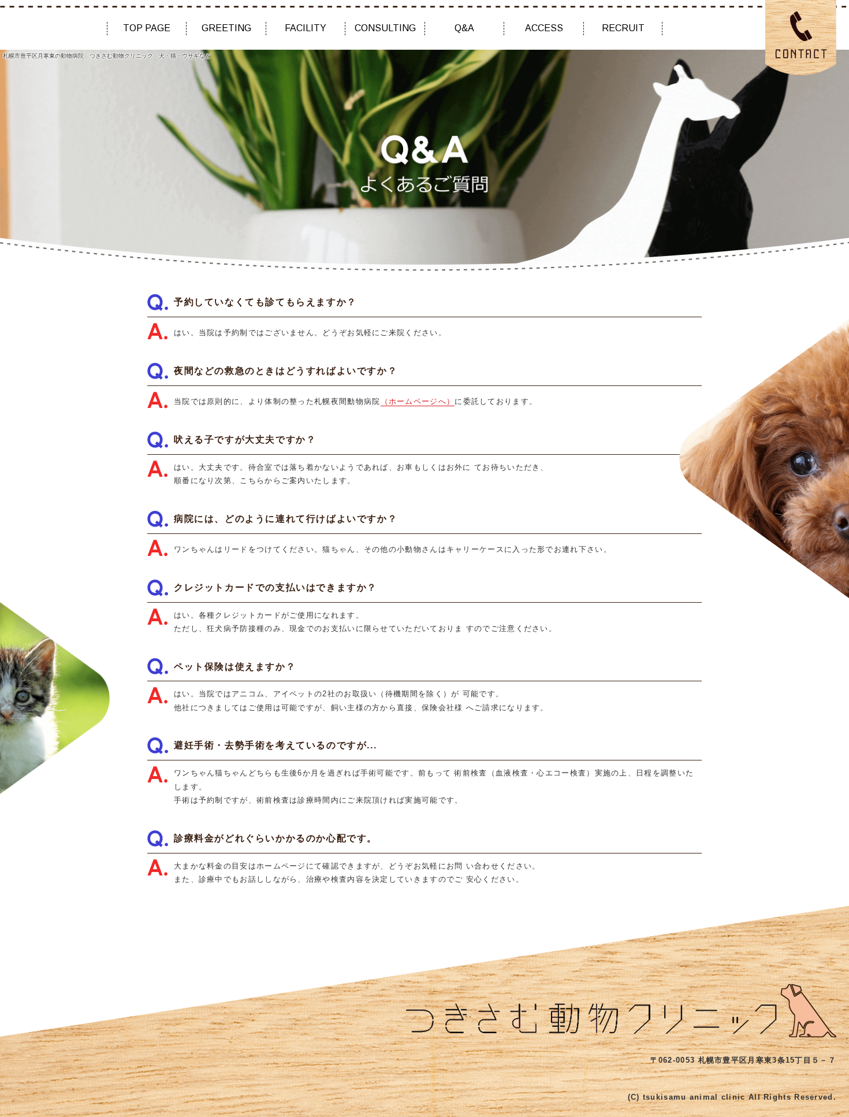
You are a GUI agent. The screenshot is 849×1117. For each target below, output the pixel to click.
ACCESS (544, 28)
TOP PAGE (146, 28)
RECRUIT (623, 28)
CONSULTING (385, 28)
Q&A (464, 28)
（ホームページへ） (418, 401)
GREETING (226, 28)
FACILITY (305, 28)
